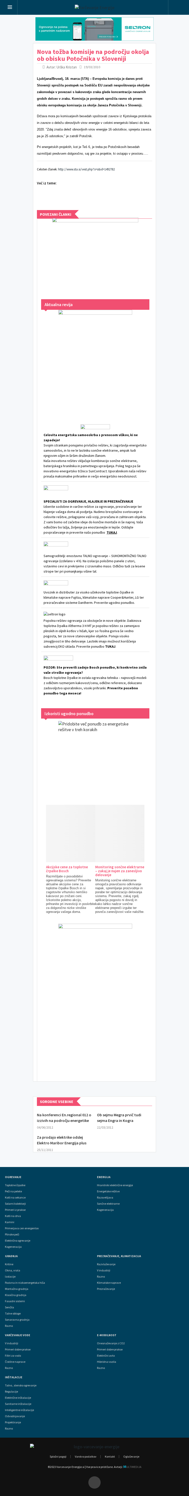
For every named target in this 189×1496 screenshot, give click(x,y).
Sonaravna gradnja (17, 1319)
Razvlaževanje (106, 1264)
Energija (103, 1177)
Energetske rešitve (108, 1191)
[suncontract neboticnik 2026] (95, 997)
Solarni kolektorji (15, 1203)
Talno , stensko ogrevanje (20, 1385)
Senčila (9, 1307)
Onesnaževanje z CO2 (111, 1343)
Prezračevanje (106, 1288)
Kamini (9, 1222)
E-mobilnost (106, 1335)
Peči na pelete (13, 1191)
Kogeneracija (13, 1246)
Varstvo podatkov (85, 1456)
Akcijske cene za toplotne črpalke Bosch (67, 869)
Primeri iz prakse (15, 1209)
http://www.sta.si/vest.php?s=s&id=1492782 (86, 169)
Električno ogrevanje (17, 1240)
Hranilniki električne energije (115, 1185)
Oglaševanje (131, 1456)
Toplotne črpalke (15, 1185)
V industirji (103, 1270)
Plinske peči (12, 1234)
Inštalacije (13, 1377)
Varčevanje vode (17, 1335)
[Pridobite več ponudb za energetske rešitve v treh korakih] (95, 758)
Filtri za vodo (13, 1355)
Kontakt (110, 1456)
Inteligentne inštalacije (19, 1410)
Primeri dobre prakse (18, 1349)
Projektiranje (13, 1422)
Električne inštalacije (18, 1397)
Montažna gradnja (16, 1288)
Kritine (9, 1264)
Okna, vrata (12, 1270)
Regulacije (11, 1391)
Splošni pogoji (58, 1456)
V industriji (11, 1343)
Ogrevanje (13, 1177)
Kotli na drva (13, 1216)
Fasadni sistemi (15, 1301)
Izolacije (10, 1276)
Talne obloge (13, 1313)
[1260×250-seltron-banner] (94, 29)
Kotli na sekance (15, 1197)
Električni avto (106, 1355)
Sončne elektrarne (108, 1203)
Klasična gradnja (15, 1295)
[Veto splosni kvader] (95, 253)
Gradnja (11, 1256)
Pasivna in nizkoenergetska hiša (25, 1282)
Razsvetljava (105, 1197)
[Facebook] (94, 1482)
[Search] (177, 8)
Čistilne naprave (15, 1361)
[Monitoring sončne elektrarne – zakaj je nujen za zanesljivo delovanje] (138, 833)
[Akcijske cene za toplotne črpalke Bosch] (89, 833)
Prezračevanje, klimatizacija (119, 1256)
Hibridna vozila (106, 1361)
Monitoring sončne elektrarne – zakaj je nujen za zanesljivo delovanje (119, 871)
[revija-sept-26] (95, 361)
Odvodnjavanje (15, 1416)
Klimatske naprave (109, 1282)
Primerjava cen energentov (22, 1228)
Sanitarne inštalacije (18, 1403)
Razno (9, 1325)
